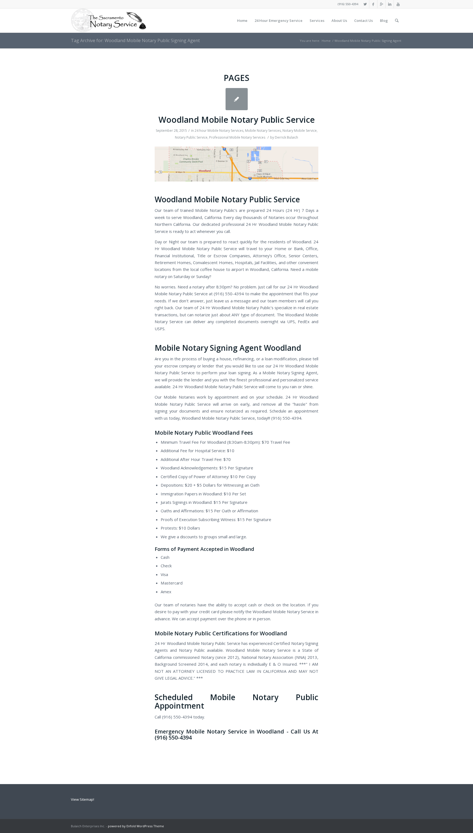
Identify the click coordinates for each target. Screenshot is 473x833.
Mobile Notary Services (263, 130)
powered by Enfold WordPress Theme (136, 826)
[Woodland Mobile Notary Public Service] (237, 99)
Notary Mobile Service (299, 130)
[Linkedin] (390, 4)
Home (326, 41)
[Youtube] (398, 4)
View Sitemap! (82, 799)
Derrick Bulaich (286, 137)
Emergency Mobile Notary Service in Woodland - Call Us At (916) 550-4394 (236, 734)
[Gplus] (381, 4)
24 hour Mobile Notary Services (219, 130)
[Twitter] (365, 4)
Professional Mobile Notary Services (237, 137)
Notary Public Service (191, 137)
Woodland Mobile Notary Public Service (236, 119)
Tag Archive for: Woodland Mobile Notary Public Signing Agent (135, 40)
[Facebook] (373, 4)
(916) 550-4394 (348, 4)
